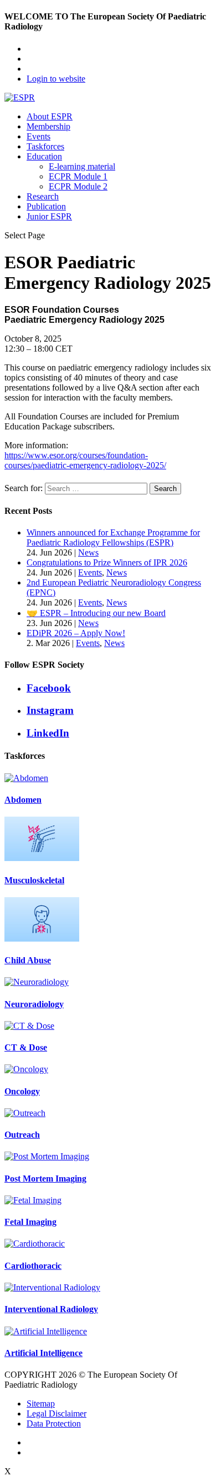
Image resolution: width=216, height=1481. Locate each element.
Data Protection (54, 1423)
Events (38, 136)
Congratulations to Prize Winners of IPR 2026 (107, 562)
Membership (48, 126)
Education (44, 156)
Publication (46, 206)
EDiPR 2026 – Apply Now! (76, 633)
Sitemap (41, 1403)
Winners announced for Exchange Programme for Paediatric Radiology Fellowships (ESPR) (113, 537)
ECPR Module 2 (78, 186)
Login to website (56, 78)
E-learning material (82, 166)
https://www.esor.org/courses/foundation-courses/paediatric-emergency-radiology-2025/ (85, 460)
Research (43, 196)
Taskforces (45, 146)
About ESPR (50, 116)
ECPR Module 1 (78, 176)
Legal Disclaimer (56, 1413)
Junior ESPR (49, 216)
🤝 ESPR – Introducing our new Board (96, 613)
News (88, 552)
